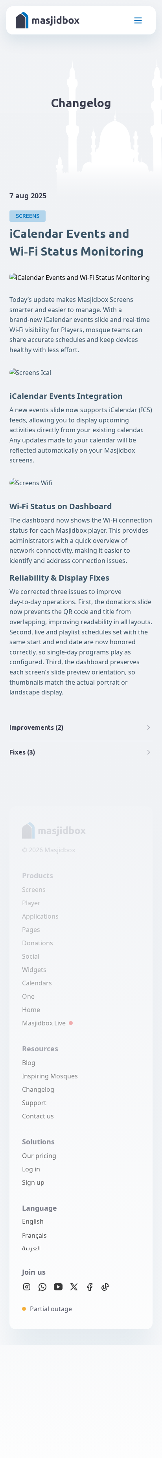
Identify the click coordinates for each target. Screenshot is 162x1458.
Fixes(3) (22, 752)
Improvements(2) (36, 727)
